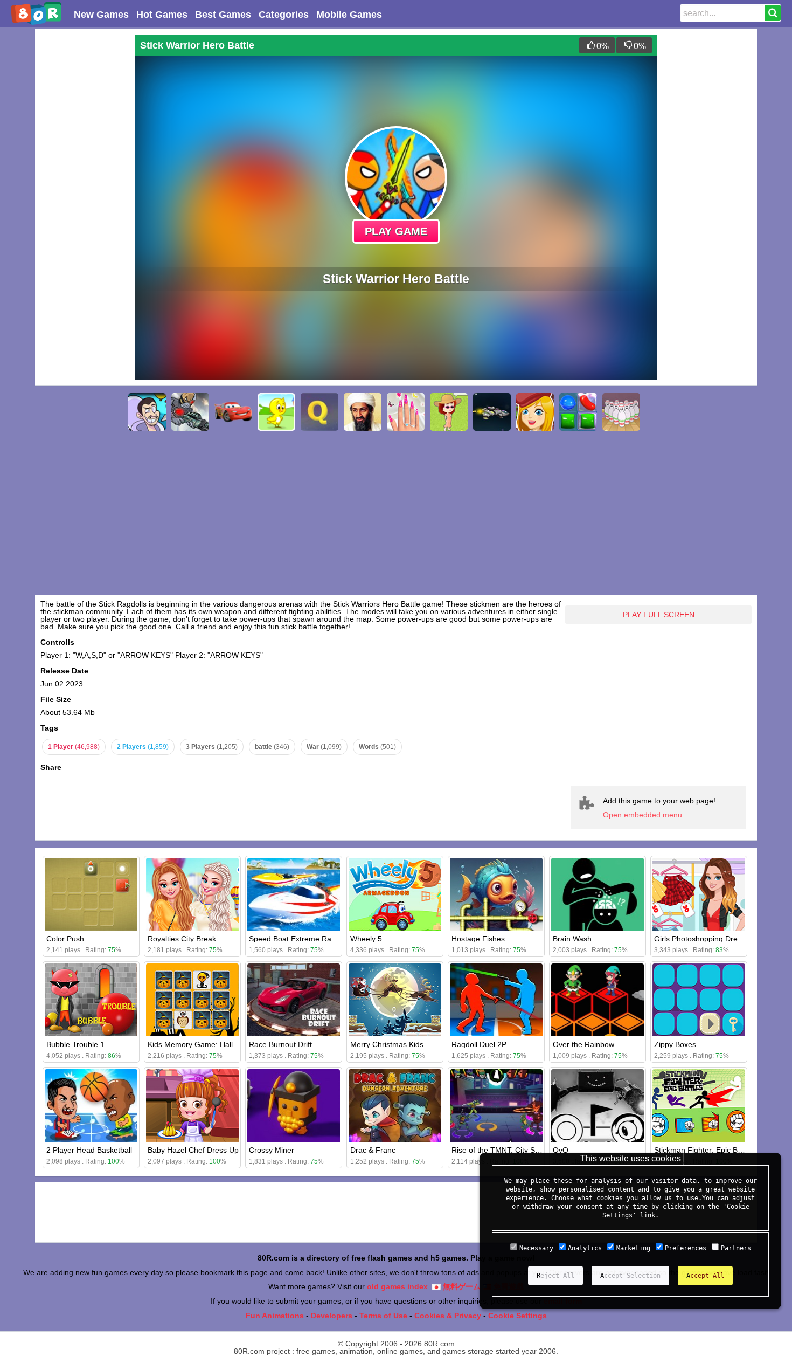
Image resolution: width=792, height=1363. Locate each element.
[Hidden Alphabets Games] (319, 412)
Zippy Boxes (675, 1044)
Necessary (536, 1248)
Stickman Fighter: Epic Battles (705, 1150)
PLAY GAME (396, 231)
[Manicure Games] (406, 412)
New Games (101, 14)
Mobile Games (349, 14)
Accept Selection (630, 1275)
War (324, 747)
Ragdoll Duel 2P (478, 1044)
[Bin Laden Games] (362, 412)
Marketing (633, 1248)
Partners (736, 1248)
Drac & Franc (372, 1150)
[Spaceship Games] (492, 412)
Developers (331, 1315)
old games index (397, 1286)
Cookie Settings (517, 1315)
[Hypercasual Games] (147, 412)
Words (377, 747)
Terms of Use (383, 1315)
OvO (560, 1150)
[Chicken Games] (276, 412)
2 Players (143, 747)
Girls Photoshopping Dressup (704, 938)
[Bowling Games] (621, 412)
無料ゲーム (461, 1286)
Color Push (65, 938)
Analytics (585, 1248)
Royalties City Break (182, 938)
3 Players (212, 747)
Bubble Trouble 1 (75, 1044)
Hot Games (161, 14)
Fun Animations (275, 1315)
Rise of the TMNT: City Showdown (509, 1150)
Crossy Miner (271, 1150)
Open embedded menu (642, 814)
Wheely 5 (366, 938)
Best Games (223, 14)
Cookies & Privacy (447, 1315)
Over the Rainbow (583, 1044)
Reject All (555, 1275)
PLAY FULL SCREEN (658, 614)
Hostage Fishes (478, 938)
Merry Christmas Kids (386, 1044)
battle (272, 747)
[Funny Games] (535, 412)
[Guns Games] (190, 412)
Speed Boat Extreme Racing (297, 938)
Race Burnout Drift (280, 1044)
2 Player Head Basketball (89, 1150)
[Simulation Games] (449, 412)
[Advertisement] (83, 196)
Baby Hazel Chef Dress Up (193, 1150)
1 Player (74, 747)
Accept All (705, 1275)
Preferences (685, 1248)
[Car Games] (233, 412)
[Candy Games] (578, 412)
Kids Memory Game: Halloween (201, 1044)
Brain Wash (572, 938)
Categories (284, 14)
